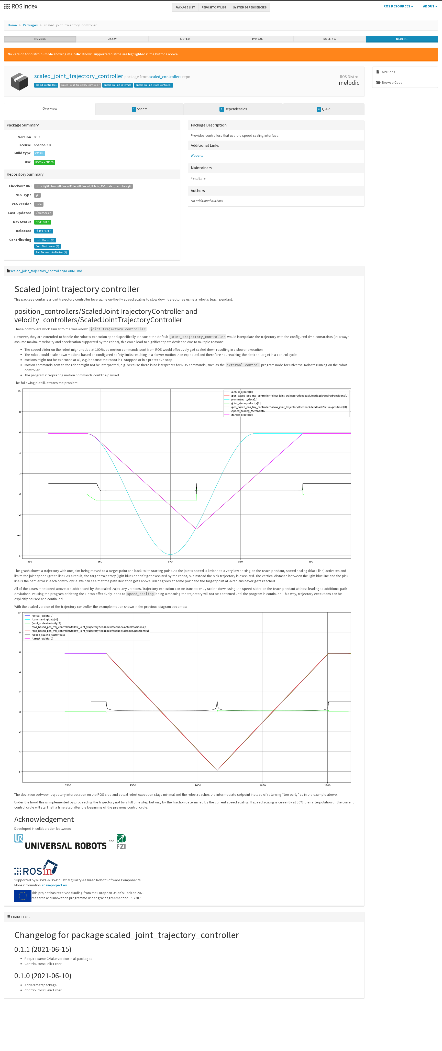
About (429, 6)
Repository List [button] (214, 7)
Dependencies (234, 109)
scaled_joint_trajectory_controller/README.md (46, 271)
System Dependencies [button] (250, 7)
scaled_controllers (165, 76)
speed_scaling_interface (117, 85)
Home (12, 25)
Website (197, 155)
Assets (140, 109)
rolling (329, 39)
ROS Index (23, 6)
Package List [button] (185, 7)
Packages (30, 25)
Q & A (324, 109)
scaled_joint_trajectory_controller (78, 76)
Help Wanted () (45, 240)
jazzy (112, 39)
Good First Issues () (47, 246)
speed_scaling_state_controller (153, 85)
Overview (49, 108)
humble (40, 39)
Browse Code (392, 82)
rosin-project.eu (54, 885)
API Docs (388, 72)
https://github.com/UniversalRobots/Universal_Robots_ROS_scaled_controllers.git (83, 186)
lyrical (257, 39)
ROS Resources (397, 6)
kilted (185, 39)
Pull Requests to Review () (51, 252)
